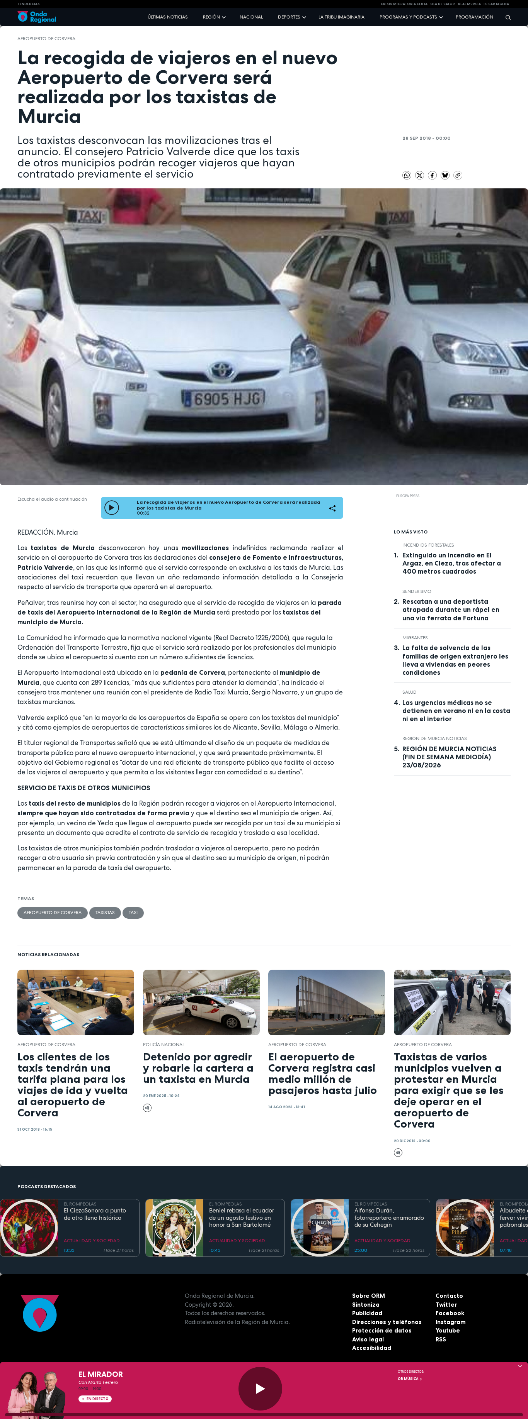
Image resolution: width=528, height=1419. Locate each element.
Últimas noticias (168, 17)
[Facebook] (433, 175)
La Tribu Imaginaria (341, 17)
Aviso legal (368, 1339)
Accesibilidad (371, 1347)
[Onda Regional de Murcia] (36, 17)
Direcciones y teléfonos (387, 1322)
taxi (133, 912)
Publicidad (367, 1313)
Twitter (446, 1304)
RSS (441, 1339)
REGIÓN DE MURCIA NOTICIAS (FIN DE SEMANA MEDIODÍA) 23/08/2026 (449, 757)
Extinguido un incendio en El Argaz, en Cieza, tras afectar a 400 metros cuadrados (451, 563)
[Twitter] (420, 175)
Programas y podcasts (408, 17)
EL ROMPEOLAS (80, 1204)
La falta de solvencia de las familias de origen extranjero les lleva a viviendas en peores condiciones (455, 660)
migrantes (415, 638)
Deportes (289, 17)
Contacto (449, 1295)
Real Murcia (469, 4)
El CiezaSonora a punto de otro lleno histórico (95, 1214)
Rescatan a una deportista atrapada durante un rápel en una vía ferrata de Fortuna (450, 609)
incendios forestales (428, 545)
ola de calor (442, 4)
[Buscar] (506, 17)
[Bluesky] (446, 175)
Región (211, 17)
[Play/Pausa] (260, 1389)
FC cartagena (496, 4)
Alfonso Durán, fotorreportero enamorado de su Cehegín (389, 1218)
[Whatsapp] (406, 175)
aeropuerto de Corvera (46, 39)
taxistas (105, 912)
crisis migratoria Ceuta (404, 4)
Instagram (451, 1322)
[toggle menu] (224, 16)
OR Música (408, 1379)
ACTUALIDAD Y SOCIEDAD (92, 1241)
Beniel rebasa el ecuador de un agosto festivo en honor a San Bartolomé (241, 1218)
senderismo (416, 591)
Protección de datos (382, 1330)
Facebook (450, 1313)
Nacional (251, 17)
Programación (474, 17)
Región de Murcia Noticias (434, 738)
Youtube (448, 1330)
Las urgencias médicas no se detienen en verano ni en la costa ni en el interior (456, 711)
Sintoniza (366, 1304)
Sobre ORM (368, 1295)
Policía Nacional (163, 1044)
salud (409, 692)
